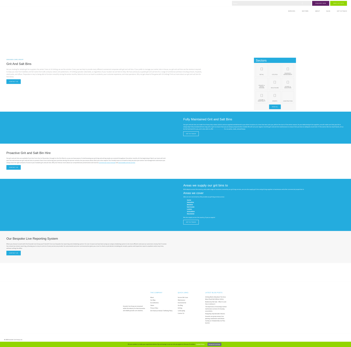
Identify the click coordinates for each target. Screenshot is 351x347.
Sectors (305, 11)
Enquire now (320, 3)
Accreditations (154, 303)
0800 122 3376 (338, 3)
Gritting (180, 308)
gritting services (219, 129)
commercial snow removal (107, 162)
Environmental (182, 303)
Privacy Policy (154, 308)
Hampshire (190, 202)
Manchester (190, 214)
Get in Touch (342, 11)
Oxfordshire (191, 211)
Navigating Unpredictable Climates (215, 314)
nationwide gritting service (126, 162)
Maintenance (181, 300)
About (317, 11)
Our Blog (152, 300)
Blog (328, 11)
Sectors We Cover (183, 297)
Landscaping (181, 311)
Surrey (189, 200)
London (189, 209)
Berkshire (190, 204)
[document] (175, 344)
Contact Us (181, 313)
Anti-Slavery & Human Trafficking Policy (161, 311)
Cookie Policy (200, 344)
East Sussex (190, 207)
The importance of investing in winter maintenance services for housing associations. (216, 309)
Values (152, 305)
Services (291, 11)
